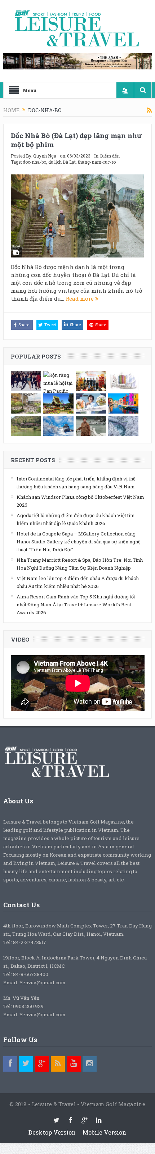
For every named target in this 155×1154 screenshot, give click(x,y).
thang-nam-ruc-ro (97, 162)
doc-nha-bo (34, 162)
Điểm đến (110, 156)
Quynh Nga (44, 156)
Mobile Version (104, 1132)
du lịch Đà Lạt (62, 162)
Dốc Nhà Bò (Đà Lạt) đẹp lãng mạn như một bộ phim (76, 140)
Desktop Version (52, 1132)
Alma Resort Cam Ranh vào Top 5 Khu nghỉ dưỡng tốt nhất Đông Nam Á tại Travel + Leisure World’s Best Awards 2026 (76, 604)
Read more (80, 298)
